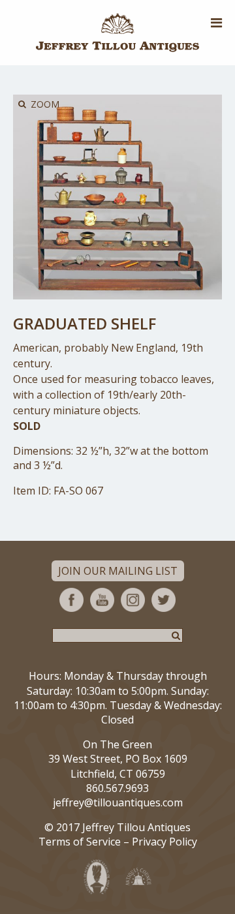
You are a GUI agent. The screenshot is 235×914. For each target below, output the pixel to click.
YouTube (102, 600)
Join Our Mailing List (118, 571)
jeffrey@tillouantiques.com (118, 802)
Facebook (71, 600)
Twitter (163, 600)
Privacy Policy (164, 841)
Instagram (133, 600)
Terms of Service (80, 841)
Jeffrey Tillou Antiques (117, 32)
